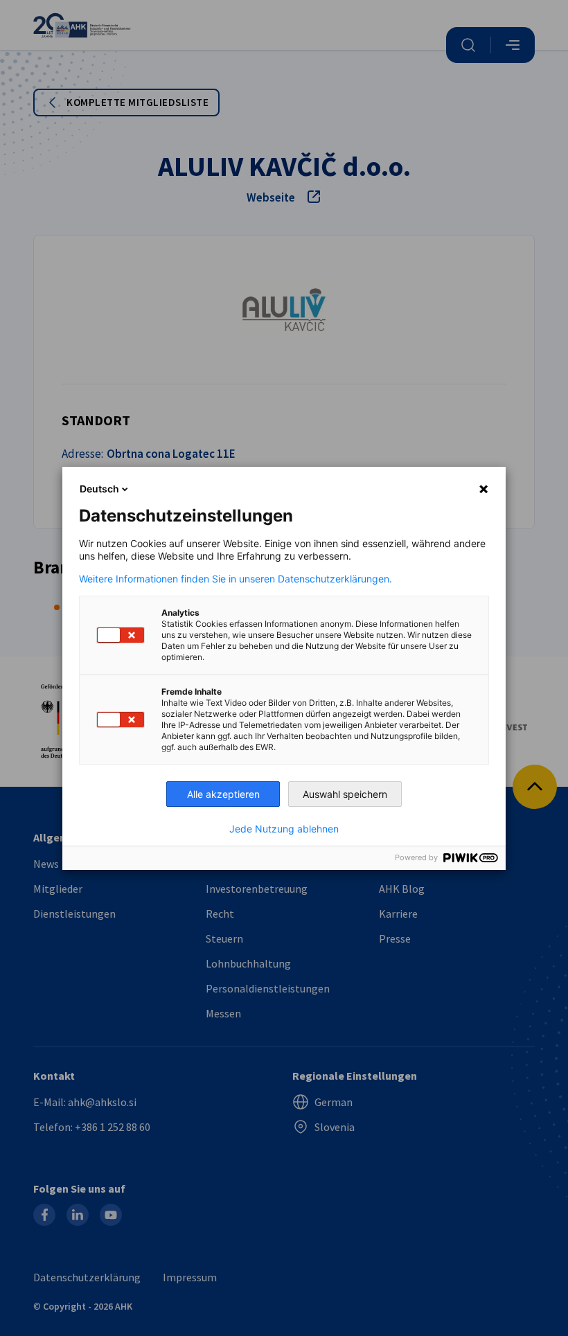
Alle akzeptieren (223, 794)
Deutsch (99, 489)
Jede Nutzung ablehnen (284, 829)
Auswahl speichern (345, 794)
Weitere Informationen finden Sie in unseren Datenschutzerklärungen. (235, 579)
